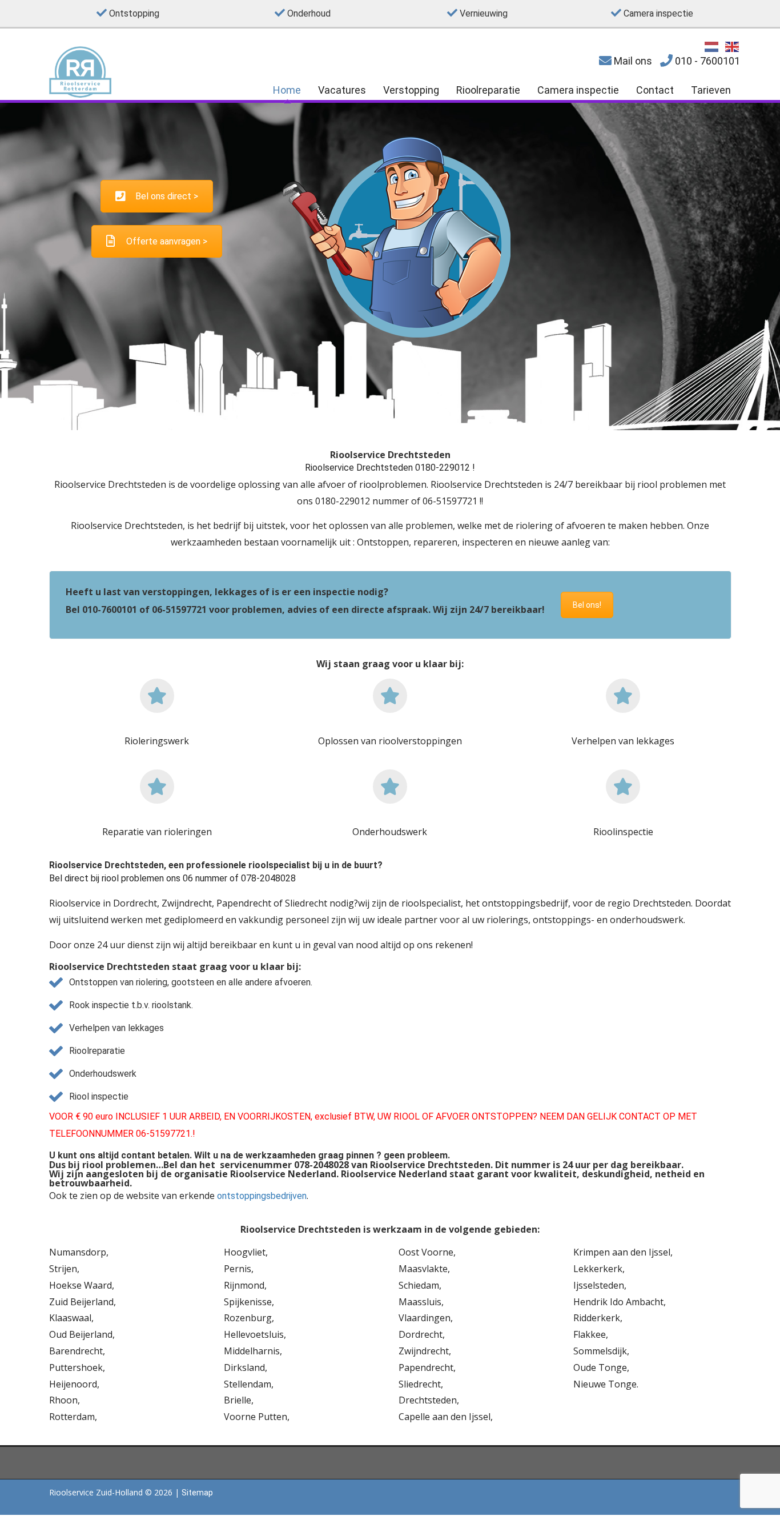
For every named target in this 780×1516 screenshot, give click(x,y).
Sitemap (197, 1492)
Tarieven (711, 90)
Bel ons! (587, 604)
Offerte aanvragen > (166, 241)
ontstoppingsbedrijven (262, 1195)
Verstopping (411, 90)
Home (287, 90)
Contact (655, 90)
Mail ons (632, 61)
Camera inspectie (578, 90)
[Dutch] (712, 46)
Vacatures (342, 90)
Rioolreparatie (488, 90)
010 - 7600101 (706, 61)
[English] (732, 46)
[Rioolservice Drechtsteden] (80, 94)
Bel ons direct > (166, 196)
